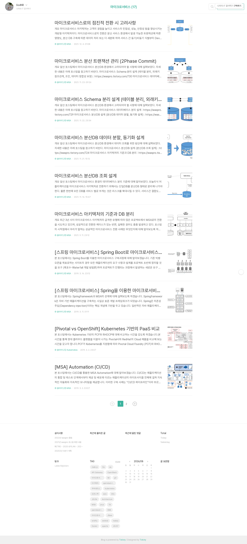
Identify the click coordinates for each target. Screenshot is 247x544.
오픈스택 (95, 494)
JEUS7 (115, 526)
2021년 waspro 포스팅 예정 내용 (68, 442)
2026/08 (138, 461)
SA (108, 478)
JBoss (109, 515)
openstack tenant (98, 510)
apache (105, 526)
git (115, 478)
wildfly (94, 521)
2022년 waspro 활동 (63, 438)
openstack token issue (109, 483)
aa (110, 467)
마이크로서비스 (98, 515)
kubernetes (109, 488)
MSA (94, 505)
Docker (94, 526)
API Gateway (97, 472)
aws (105, 494)
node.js (95, 467)
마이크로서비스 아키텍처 (98, 478)
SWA (109, 510)
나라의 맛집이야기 (62, 466)
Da (103, 467)
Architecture (107, 499)
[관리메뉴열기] (241, 272)
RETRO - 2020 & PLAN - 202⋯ (69, 446)
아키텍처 (95, 483)
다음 (135, 404)
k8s (112, 494)
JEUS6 (94, 499)
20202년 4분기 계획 (63, 451)
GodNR (20, 5)
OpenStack (112, 472)
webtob (105, 521)
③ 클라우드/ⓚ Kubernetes (66, 350)
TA (110, 505)
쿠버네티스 (96, 488)
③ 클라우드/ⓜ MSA (63, 44)
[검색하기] (212, 7)
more (117, 461)
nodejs (115, 521)
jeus (102, 505)
